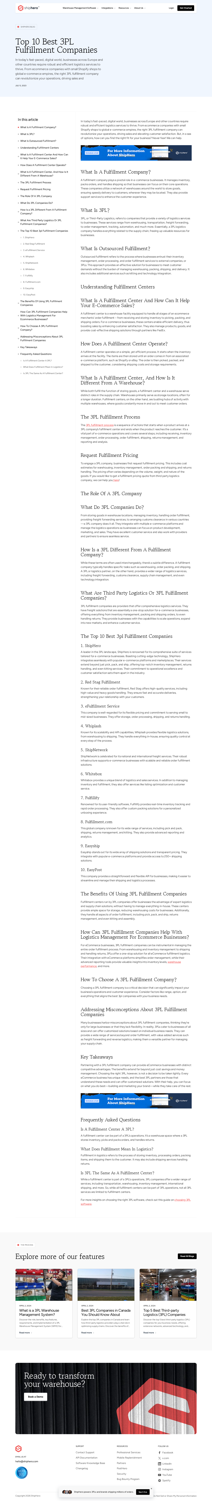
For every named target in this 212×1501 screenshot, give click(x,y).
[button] (80, 8)
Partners (121, 1463)
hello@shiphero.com (26, 1461)
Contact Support (85, 1452)
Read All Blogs (187, 1256)
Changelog (82, 1468)
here (116, 480)
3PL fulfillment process (100, 425)
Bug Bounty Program (128, 1479)
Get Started (186, 8)
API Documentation (86, 1457)
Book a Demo (35, 1396)
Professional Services (128, 1452)
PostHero (122, 1468)
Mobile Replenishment (129, 1457)
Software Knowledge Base (90, 1463)
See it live (143, 1492)
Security (121, 1473)
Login (171, 8)
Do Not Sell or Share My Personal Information (175, 1496)
